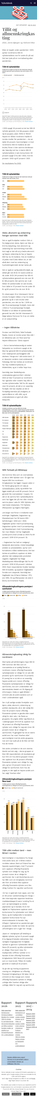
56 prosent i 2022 (27, 131)
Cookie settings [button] (16, 1094)
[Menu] (35, 3)
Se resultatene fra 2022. (11, 163)
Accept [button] (26, 1094)
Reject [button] (32, 1094)
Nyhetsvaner (5, 1013)
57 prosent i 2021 (11, 134)
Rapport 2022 (30, 1018)
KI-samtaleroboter (7, 1021)
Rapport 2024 (30, 1014)
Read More (6, 1094)
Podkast (17, 1030)
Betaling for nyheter (7, 1017)
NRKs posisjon (8, 1026)
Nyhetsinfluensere (7, 1032)
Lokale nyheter (20, 1017)
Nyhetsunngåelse (6, 1015)
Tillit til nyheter (6, 1019)
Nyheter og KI (19, 1019)
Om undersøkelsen (7, 1035)
